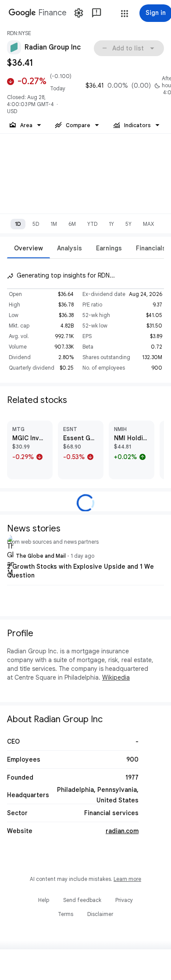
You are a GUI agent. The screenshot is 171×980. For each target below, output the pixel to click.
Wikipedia (116, 677)
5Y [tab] (128, 224)
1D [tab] (18, 224)
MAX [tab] (148, 224)
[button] (124, 13)
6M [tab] (72, 224)
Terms (65, 914)
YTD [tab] (92, 224)
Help (43, 900)
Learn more (127, 879)
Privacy (124, 900)
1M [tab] (53, 224)
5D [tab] (35, 224)
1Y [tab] (111, 224)
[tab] (28, 248)
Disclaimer (100, 914)
